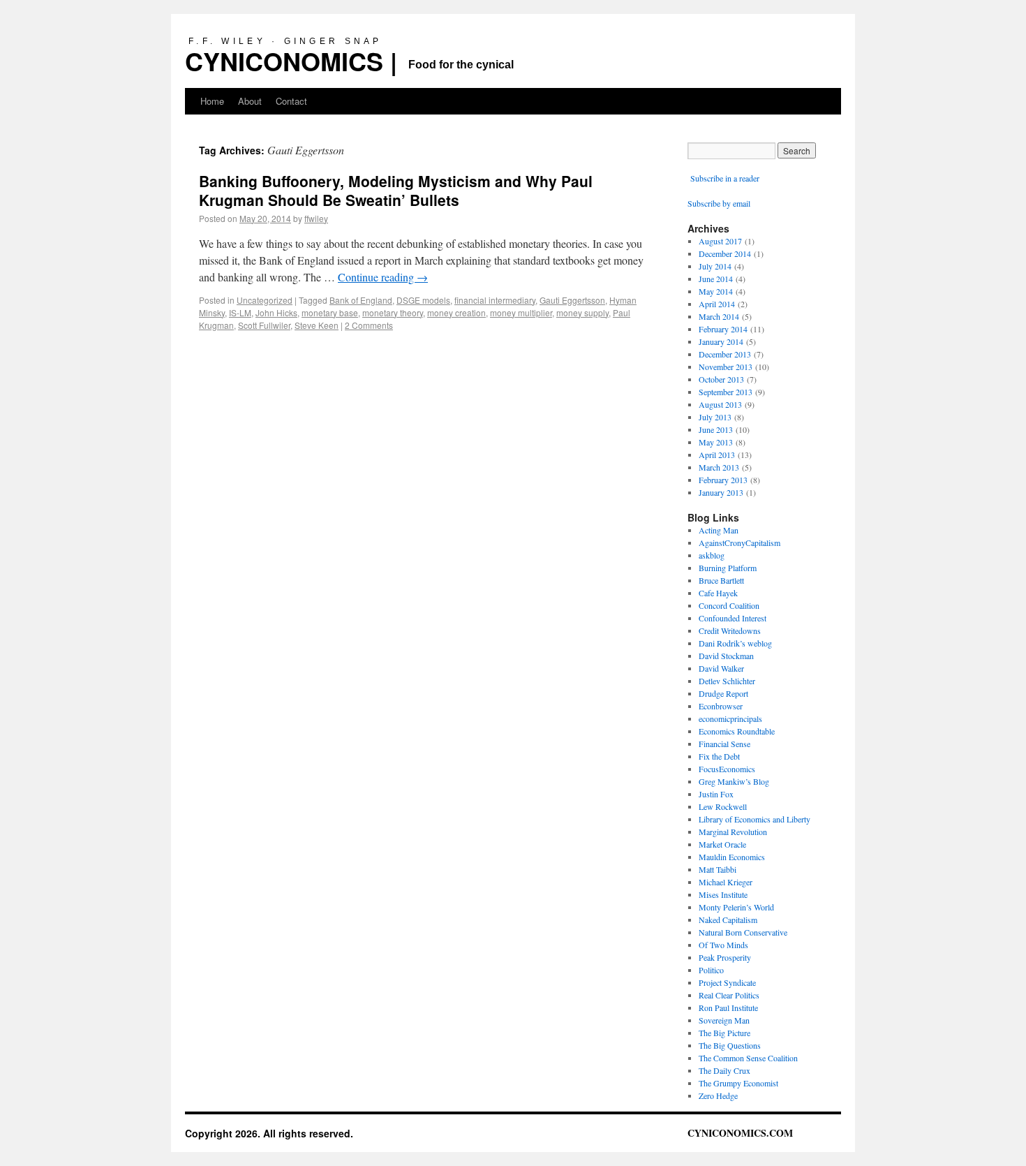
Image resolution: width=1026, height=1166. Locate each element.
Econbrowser (721, 705)
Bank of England (360, 300)
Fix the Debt (719, 756)
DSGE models (423, 300)
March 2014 (719, 316)
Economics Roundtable (737, 731)
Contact (291, 101)
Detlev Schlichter (727, 680)
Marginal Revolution (733, 831)
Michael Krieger (725, 881)
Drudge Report (723, 693)
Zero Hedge (718, 1095)
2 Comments (369, 325)
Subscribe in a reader (724, 178)
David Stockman (726, 655)
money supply (582, 312)
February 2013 (723, 479)
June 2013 (716, 429)
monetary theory (392, 312)
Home (212, 101)
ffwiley (316, 218)
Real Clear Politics (729, 995)
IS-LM (240, 312)
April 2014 (717, 303)
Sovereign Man (724, 1020)
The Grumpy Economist (738, 1082)
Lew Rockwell (723, 806)
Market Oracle (722, 844)
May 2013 (716, 442)
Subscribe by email (718, 203)
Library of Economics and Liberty (754, 819)
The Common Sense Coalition (748, 1057)
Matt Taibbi (717, 869)
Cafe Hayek (718, 592)
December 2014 (725, 253)
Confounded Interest (732, 617)
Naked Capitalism (728, 919)
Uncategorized (264, 300)
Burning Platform (728, 567)
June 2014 (716, 278)
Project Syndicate (727, 982)
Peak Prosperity (725, 957)
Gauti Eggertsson (572, 300)
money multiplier (521, 312)
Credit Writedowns (730, 630)
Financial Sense (724, 743)
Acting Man (718, 530)
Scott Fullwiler (264, 325)
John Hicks (276, 312)
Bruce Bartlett (721, 580)
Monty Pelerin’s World (736, 907)
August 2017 (720, 240)
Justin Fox (716, 793)
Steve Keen (317, 325)
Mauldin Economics (732, 856)
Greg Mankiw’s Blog (734, 781)
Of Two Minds (723, 944)
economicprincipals (730, 718)
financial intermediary (494, 300)
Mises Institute (723, 894)
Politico (711, 969)
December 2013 (725, 354)
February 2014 (723, 328)
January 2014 (721, 341)
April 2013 (717, 454)
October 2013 (721, 379)
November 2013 (725, 366)
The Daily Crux (724, 1070)
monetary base (330, 312)
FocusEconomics (727, 768)
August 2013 (720, 404)
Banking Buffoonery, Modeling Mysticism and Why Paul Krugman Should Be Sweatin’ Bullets (396, 190)
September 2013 (725, 391)
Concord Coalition (729, 605)
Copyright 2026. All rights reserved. (269, 1133)
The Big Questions (730, 1045)
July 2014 (715, 266)
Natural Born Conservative (743, 932)
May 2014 (716, 291)
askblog (711, 555)
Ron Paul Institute (728, 1007)
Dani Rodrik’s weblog (735, 643)
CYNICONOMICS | (291, 61)
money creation (456, 312)
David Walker (721, 668)
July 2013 (715, 416)
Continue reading (383, 277)
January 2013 (721, 492)
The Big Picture (724, 1032)
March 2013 (719, 467)
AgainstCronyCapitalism (739, 542)
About (250, 101)
